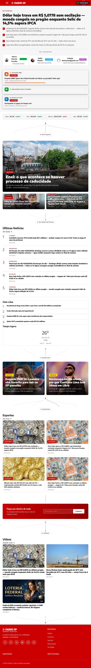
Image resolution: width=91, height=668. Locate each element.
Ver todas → (7, 231)
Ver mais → (7, 419)
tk (34, 642)
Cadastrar (78, 511)
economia (50, 637)
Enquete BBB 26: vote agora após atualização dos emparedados (30, 316)
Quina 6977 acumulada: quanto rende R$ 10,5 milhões (26, 321)
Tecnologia (50, 647)
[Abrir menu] (7, 2)
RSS (6, 647)
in (28, 642)
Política (49, 633)
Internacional (51, 644)
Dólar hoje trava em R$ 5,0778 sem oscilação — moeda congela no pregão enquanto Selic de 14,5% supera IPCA (44, 19)
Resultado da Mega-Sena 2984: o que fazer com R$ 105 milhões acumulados (34, 306)
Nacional (50, 640)
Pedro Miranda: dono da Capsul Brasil (20, 311)
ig (16, 642)
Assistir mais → (9, 543)
